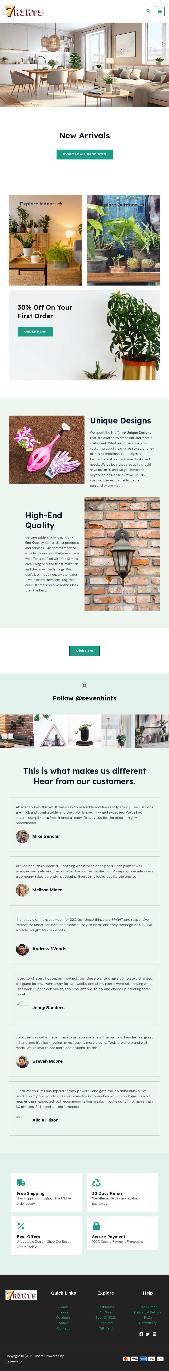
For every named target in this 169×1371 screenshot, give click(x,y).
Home (63, 1307)
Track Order (148, 1307)
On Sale (106, 1312)
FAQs (148, 1318)
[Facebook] (141, 1334)
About (63, 1323)
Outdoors (63, 1318)
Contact (63, 1328)
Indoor (63, 1312)
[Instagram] (154, 1334)
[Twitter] (148, 1334)
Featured (106, 1323)
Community (148, 1323)
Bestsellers (105, 1307)
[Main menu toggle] (160, 11)
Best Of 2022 (106, 1318)
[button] (149, 11)
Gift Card (106, 1328)
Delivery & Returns (148, 1312)
